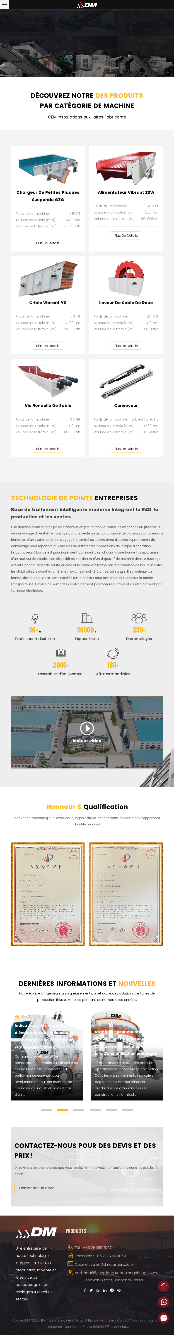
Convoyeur (126, 405)
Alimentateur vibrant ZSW (126, 192)
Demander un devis (36, 1188)
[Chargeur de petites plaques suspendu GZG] (48, 168)
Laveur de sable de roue (126, 302)
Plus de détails (48, 243)
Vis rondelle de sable (48, 405)
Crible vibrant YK (48, 302)
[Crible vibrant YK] (48, 279)
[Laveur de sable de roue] (126, 279)
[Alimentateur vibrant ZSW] (126, 168)
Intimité (120, 1326)
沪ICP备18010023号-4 (97, 1326)
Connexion (72, 1326)
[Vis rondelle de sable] (48, 381)
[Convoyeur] (126, 381)
